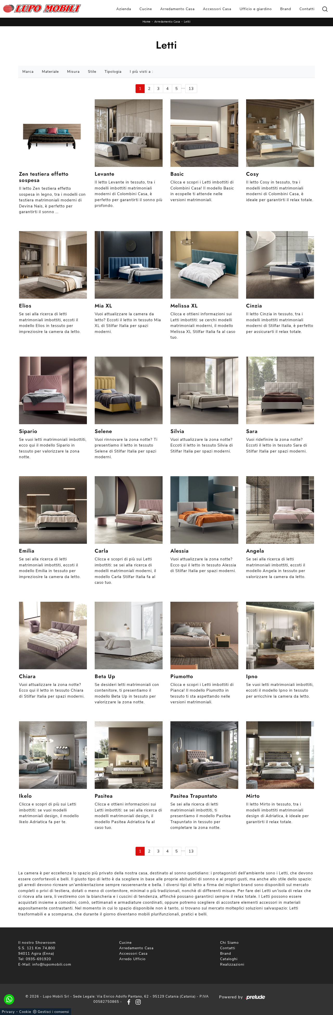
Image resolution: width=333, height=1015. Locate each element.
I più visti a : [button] (141, 71)
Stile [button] (92, 71)
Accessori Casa (217, 8)
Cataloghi (229, 959)
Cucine (145, 8)
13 (191, 88)
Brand (285, 8)
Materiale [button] (50, 71)
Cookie (25, 1012)
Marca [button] (28, 71)
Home (147, 22)
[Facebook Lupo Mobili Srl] (127, 1001)
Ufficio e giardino (256, 8)
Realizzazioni (232, 964)
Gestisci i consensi (53, 1012)
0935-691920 (38, 959)
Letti (187, 22)
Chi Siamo (229, 942)
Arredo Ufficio (132, 959)
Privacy (8, 1012)
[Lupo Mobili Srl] (42, 9)
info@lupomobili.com (51, 964)
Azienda (123, 8)
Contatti (307, 8)
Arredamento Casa (177, 8)
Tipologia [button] (113, 71)
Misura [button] (73, 71)
